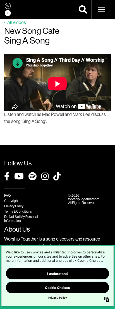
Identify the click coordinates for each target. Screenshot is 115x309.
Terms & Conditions (18, 211)
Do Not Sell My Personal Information (21, 218)
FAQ (7, 195)
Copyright (11, 201)
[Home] (7, 9)
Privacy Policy (13, 206)
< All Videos (15, 22)
